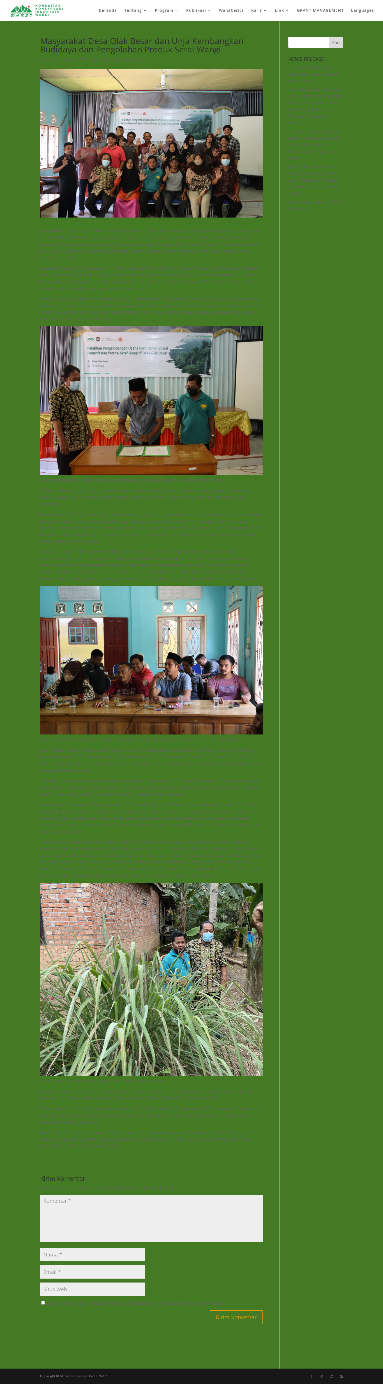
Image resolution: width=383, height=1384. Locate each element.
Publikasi (196, 10)
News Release (106, 59)
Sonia (54, 59)
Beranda (108, 10)
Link (279, 10)
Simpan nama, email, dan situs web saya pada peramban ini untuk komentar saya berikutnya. (135, 1303)
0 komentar (134, 59)
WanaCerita (231, 10)
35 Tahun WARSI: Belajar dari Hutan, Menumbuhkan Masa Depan (314, 74)
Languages (362, 10)
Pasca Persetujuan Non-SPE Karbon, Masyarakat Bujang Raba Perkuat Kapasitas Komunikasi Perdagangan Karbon (314, 145)
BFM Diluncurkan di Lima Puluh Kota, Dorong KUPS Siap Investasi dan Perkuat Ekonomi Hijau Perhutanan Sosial (313, 180)
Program (164, 10)
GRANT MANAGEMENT (320, 10)
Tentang (133, 10)
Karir (256, 10)
